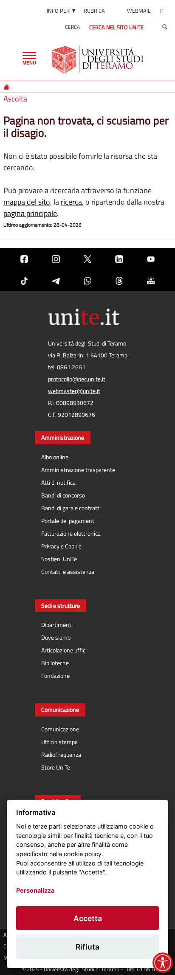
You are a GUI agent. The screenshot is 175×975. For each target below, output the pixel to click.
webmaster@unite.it (74, 391)
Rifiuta (87, 946)
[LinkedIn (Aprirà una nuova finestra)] (119, 258)
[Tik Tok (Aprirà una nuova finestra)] (24, 280)
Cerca (72, 27)
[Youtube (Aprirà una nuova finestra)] (151, 258)
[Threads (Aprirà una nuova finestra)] (119, 280)
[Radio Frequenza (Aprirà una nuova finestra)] (151, 280)
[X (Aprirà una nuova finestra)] (87, 258)
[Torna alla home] (98, 59)
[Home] (7, 86)
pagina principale (30, 213)
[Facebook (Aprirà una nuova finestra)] (24, 258)
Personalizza (35, 890)
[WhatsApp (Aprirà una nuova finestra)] (87, 280)
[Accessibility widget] (162, 963)
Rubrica (94, 10)
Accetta (87, 918)
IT (162, 10)
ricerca (71, 202)
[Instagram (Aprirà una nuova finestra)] (55, 258)
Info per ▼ (61, 10)
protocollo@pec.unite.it (76, 379)
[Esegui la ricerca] (165, 27)
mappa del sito (26, 202)
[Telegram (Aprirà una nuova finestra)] (55, 280)
